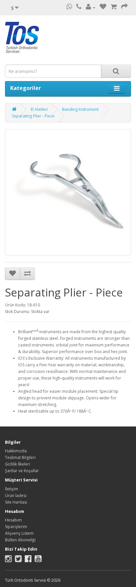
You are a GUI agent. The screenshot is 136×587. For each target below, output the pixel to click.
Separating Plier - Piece (33, 116)
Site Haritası (16, 502)
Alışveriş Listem (19, 533)
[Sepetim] (114, 7)
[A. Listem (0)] (103, 7)
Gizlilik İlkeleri (17, 464)
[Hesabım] (90, 7)
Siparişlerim (16, 526)
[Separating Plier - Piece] (68, 192)
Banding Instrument (80, 109)
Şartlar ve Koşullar (22, 471)
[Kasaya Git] (124, 7)
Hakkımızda (16, 451)
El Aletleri (39, 109)
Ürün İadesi (15, 495)
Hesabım (13, 520)
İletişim (11, 489)
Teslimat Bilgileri (20, 457)
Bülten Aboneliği (20, 540)
